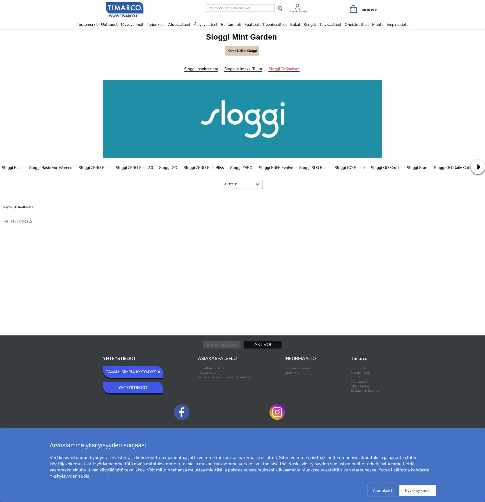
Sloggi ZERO (241, 167)
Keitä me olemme (297, 368)
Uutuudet (109, 24)
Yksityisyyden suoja (69, 476)
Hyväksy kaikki (418, 490)
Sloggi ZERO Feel (94, 167)
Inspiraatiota (397, 24)
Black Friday (360, 386)
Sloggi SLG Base (313, 167)
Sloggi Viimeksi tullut (243, 69)
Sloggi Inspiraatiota (201, 69)
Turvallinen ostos (211, 368)
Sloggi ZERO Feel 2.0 (134, 167)
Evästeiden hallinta (365, 390)
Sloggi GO (168, 167)
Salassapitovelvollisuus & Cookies (224, 377)
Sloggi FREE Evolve (276, 167)
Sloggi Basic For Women (50, 167)
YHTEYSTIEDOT (133, 387)
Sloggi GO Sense (350, 167)
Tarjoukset (156, 24)
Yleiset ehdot (208, 372)
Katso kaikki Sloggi (242, 51)
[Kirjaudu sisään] (297, 8)
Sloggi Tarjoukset (284, 69)
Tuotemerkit (87, 24)
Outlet (355, 377)
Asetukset (382, 490)
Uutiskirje (292, 372)
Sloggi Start (417, 167)
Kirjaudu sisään (297, 11)
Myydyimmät (132, 24)
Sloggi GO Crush (386, 167)
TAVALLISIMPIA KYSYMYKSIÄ (133, 372)
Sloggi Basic (12, 167)
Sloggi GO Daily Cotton (454, 167)
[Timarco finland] (124, 10)
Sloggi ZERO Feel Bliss (204, 167)
